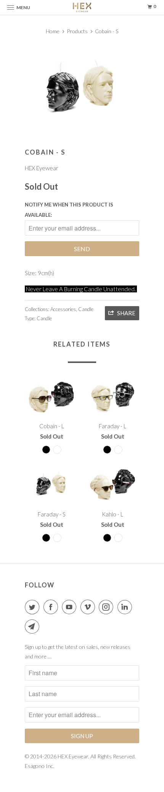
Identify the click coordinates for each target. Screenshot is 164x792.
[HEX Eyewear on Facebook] (52, 607)
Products (77, 31)
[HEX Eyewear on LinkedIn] (126, 607)
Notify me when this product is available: (69, 210)
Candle (85, 309)
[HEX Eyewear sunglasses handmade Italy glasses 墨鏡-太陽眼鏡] (82, 88)
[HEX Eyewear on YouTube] (70, 607)
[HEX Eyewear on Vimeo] (89, 607)
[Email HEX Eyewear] (33, 626)
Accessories (63, 309)
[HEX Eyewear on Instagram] (107, 607)
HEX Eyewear (41, 168)
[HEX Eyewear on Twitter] (33, 607)
